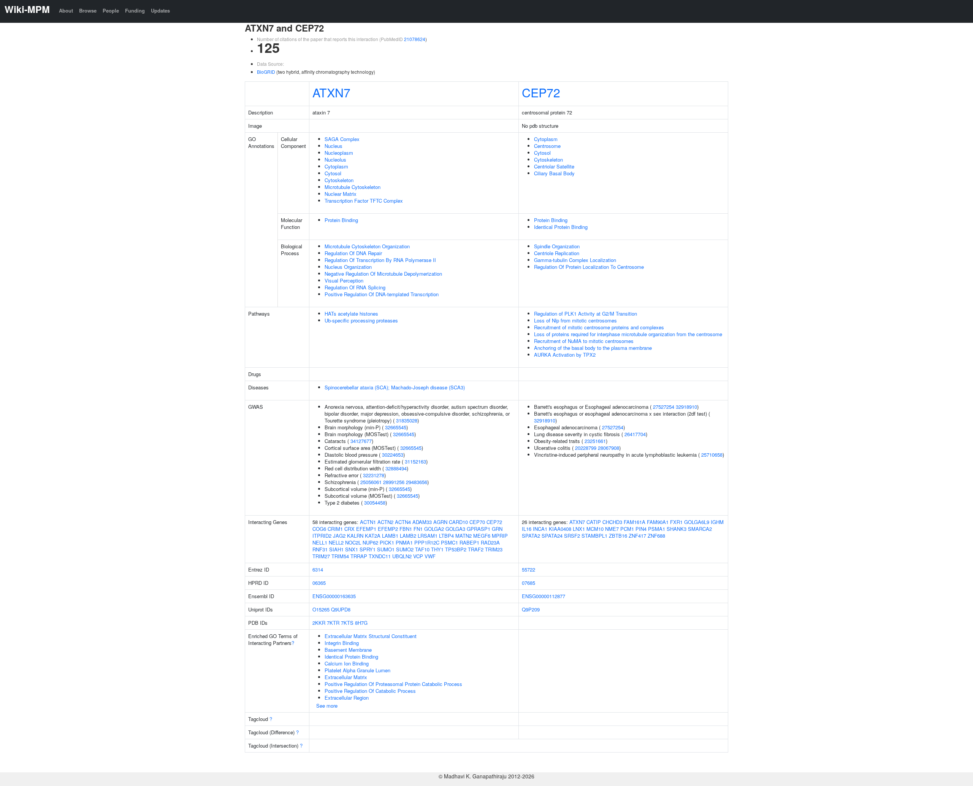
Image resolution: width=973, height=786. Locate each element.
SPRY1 (368, 549)
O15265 (321, 609)
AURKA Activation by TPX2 (565, 354)
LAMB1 (390, 535)
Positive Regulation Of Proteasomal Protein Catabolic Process (393, 684)
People (111, 10)
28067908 (608, 447)
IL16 (526, 528)
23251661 (595, 441)
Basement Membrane (348, 649)
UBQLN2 (402, 556)
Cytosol (333, 173)
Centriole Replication (556, 253)
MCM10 (595, 528)
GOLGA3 (455, 528)
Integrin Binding (342, 642)
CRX (349, 528)
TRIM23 (493, 549)
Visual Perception (344, 280)
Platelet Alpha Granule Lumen (357, 670)
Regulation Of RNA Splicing (355, 287)
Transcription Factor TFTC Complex (364, 200)
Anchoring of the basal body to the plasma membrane (593, 347)
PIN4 (641, 528)
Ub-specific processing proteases (361, 320)
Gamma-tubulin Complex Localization (575, 260)
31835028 (406, 420)
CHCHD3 (612, 522)
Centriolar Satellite (554, 166)
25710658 (712, 454)
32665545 (395, 427)
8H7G (361, 622)
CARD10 (458, 522)
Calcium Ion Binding (347, 663)
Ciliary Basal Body (554, 173)
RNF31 (320, 549)
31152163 (415, 461)
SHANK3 (676, 528)
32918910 (686, 406)
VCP (418, 556)
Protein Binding (341, 220)
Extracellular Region (347, 697)
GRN (497, 528)
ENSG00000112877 (543, 596)
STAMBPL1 (594, 535)
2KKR (318, 622)
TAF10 (422, 549)
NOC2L (353, 542)
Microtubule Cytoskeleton (352, 187)
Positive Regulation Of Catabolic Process (370, 690)
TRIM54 (340, 556)
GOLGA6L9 (696, 522)
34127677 (361, 441)
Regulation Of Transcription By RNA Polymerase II (380, 260)
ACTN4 (403, 522)
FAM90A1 (658, 522)
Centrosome (547, 145)
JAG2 (339, 535)
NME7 (612, 528)
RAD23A (490, 542)
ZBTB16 (618, 535)
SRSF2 (572, 535)
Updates (160, 10)
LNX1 (579, 528)
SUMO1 (386, 549)
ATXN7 (331, 92)
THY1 (437, 549)
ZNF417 (637, 535)
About (66, 10)
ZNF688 (656, 535)
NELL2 (336, 542)
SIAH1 (336, 549)
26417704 (635, 434)
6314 (317, 569)
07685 (528, 582)
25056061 (371, 482)
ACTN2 (385, 522)
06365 (319, 582)
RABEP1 (469, 542)
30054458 (374, 502)
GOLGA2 (434, 528)
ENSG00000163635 (334, 596)
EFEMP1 (366, 528)
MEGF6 (481, 535)
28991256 (393, 482)
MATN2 (463, 535)
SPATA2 (531, 535)
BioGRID (266, 71)
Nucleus (333, 145)
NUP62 (370, 542)
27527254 (663, 406)
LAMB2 (408, 535)
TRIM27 (321, 556)
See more (327, 705)
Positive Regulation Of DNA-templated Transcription (382, 294)
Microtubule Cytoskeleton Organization (367, 246)
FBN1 (405, 528)
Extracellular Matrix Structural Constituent (371, 636)
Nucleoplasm (339, 152)
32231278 (373, 475)
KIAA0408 (560, 528)
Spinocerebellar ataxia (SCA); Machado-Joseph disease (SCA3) (395, 387)
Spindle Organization (557, 246)
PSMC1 (449, 542)
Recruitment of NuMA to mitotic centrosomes (584, 341)
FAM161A (634, 522)
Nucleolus (335, 159)
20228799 (585, 447)
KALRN (355, 535)
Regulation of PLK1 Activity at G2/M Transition (585, 313)
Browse (88, 10)
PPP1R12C (426, 542)
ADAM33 (422, 522)
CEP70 (477, 522)
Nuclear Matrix (341, 193)
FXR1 (676, 522)
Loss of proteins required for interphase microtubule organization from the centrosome (628, 334)
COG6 (319, 528)
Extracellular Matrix (346, 677)
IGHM (717, 522)
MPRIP (500, 535)
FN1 (418, 528)
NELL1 (319, 542)
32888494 (396, 468)
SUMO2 (405, 549)
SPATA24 (552, 535)
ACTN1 (368, 522)
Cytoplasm (336, 166)
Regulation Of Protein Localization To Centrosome (589, 266)
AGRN (440, 522)
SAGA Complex (342, 139)
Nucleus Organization (348, 266)
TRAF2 (475, 549)
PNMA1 (404, 542)
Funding (135, 10)
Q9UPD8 (340, 609)
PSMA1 (656, 528)
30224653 (392, 454)
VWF (430, 556)
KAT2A (372, 535)
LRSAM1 (427, 535)
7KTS (347, 622)
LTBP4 (446, 535)
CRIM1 (335, 528)
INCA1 (540, 528)
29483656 (416, 482)
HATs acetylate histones (351, 313)
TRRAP (358, 556)
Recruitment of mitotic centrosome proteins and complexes (599, 327)
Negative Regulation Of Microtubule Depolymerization (383, 273)
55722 (528, 569)
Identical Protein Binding (561, 226)
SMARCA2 (700, 528)
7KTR (333, 622)
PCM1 (627, 528)
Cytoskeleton (339, 180)
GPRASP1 (478, 528)
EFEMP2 (388, 528)
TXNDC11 (380, 556)
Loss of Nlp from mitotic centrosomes (575, 320)
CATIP (593, 522)
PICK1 (387, 542)
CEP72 (541, 92)
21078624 (414, 39)
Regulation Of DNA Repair (353, 253)
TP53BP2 (455, 549)
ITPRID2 (321, 535)
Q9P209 (531, 609)
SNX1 (351, 549)
